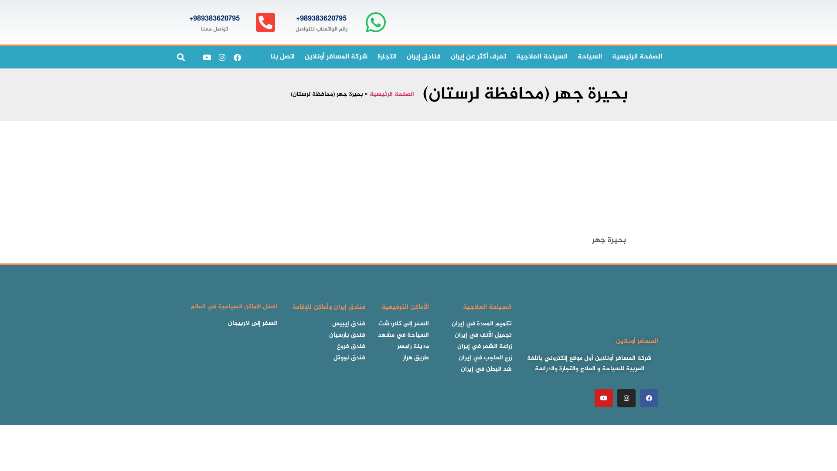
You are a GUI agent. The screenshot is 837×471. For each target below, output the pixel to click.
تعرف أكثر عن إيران (478, 57)
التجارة (387, 57)
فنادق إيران (424, 57)
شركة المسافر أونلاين (336, 57)
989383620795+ (321, 19)
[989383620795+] (375, 22)
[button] (181, 57)
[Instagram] (221, 57)
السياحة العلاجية (542, 57)
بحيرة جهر (609, 240)
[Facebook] (237, 57)
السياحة (590, 57)
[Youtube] (206, 57)
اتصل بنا (282, 57)
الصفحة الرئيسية (392, 94)
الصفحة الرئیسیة (637, 57)
